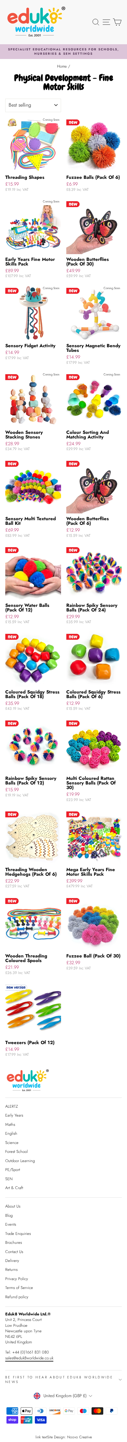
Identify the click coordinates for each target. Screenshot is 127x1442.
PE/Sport (12, 1170)
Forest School (16, 1151)
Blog (9, 1215)
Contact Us (14, 1252)
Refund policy (16, 1297)
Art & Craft (14, 1188)
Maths (10, 1124)
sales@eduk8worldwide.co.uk (29, 1358)
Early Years (14, 1115)
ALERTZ (11, 1106)
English (11, 1133)
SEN (9, 1179)
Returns (11, 1269)
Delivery (12, 1260)
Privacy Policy (16, 1279)
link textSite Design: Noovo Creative (63, 1437)
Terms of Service (19, 1288)
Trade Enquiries (18, 1233)
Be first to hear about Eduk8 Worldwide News (59, 1379)
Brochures (13, 1242)
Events (10, 1224)
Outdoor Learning (20, 1161)
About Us (12, 1206)
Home (62, 66)
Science (11, 1142)
